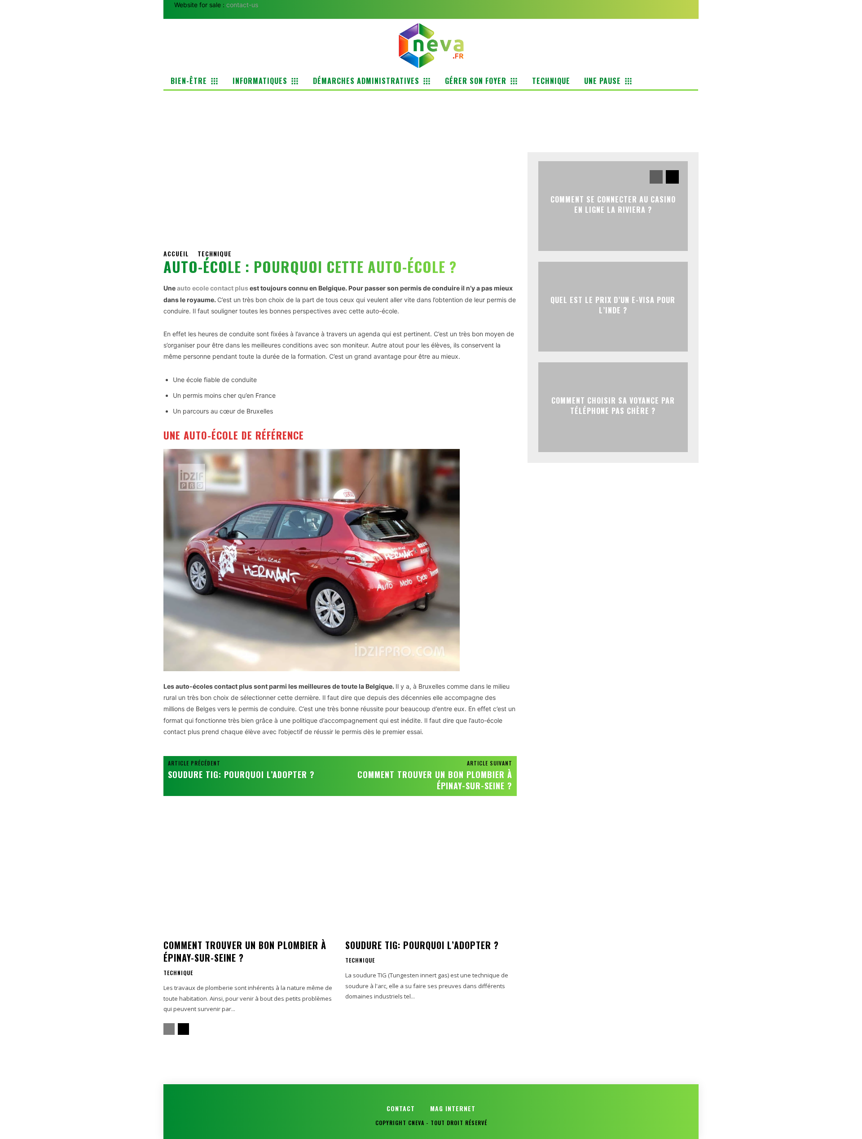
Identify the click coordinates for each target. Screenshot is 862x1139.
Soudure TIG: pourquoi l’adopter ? (241, 774)
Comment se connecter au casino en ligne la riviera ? (613, 204)
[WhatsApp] (598, 122)
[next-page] (183, 1029)
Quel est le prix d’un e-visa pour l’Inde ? (612, 305)
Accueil (176, 253)
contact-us (242, 5)
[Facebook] (536, 122)
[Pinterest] (578, 122)
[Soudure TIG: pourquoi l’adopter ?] (430, 877)
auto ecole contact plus (212, 288)
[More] (619, 122)
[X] (557, 122)
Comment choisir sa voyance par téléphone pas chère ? (613, 405)
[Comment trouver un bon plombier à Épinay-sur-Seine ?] (248, 877)
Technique (215, 253)
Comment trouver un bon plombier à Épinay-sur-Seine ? (434, 780)
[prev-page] (169, 1029)
